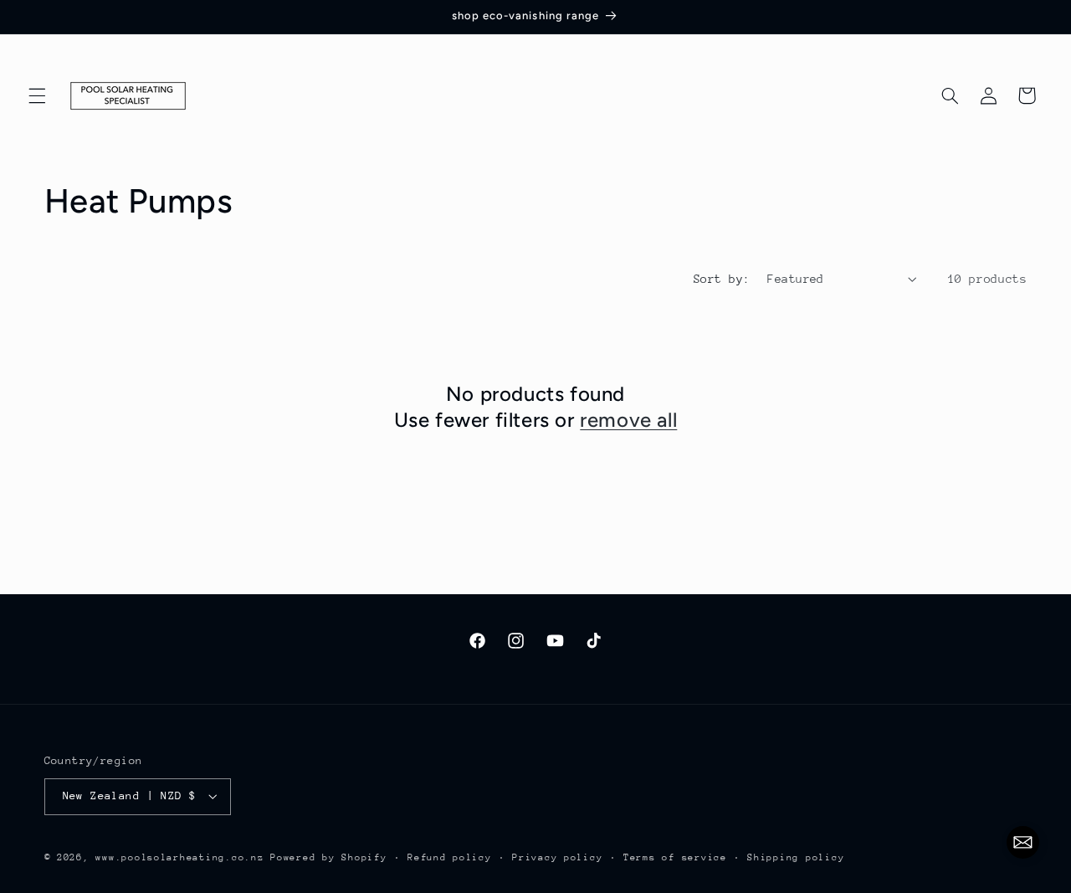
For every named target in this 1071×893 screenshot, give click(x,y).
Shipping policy (795, 857)
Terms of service (675, 857)
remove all (628, 420)
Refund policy (449, 857)
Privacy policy (557, 857)
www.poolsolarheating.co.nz (179, 857)
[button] (37, 95)
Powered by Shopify (328, 857)
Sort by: (722, 278)
